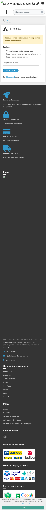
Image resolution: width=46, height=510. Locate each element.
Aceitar (23, 508)
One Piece (7, 386)
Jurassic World (9, 379)
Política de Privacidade (29, 504)
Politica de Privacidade (12, 420)
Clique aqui (10, 77)
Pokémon (6, 390)
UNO (5, 393)
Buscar (9, 70)
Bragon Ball (7, 375)
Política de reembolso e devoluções (17, 424)
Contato (6, 413)
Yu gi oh (6, 397)
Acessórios (7, 371)
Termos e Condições (11, 416)
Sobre (5, 409)
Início (7, 20)
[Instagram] (5, 437)
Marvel (5, 382)
